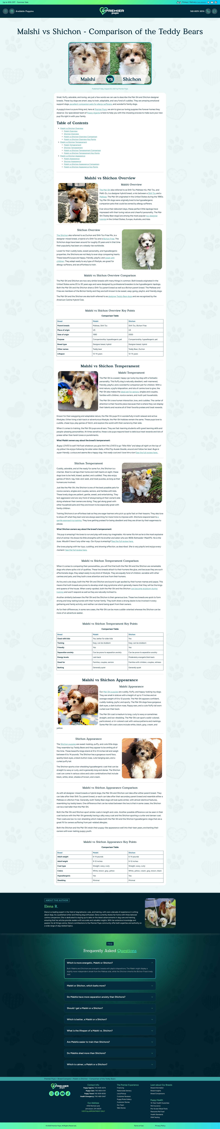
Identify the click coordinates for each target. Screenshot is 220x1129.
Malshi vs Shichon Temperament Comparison (82, 150)
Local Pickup (121, 1094)
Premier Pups (101, 109)
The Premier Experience (128, 1085)
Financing (120, 1088)
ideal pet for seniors (130, 391)
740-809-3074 (197, 11)
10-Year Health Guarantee (160, 1103)
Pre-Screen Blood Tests (159, 1109)
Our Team (120, 1105)
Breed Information (157, 1088)
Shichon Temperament (73, 148)
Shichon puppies (68, 744)
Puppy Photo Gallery (124, 1099)
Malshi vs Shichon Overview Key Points (80, 139)
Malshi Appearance (72, 159)
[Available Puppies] (12, 11)
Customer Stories (123, 1102)
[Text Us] (214, 11)
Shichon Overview (71, 134)
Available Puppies (25, 11)
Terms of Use (139, 1126)
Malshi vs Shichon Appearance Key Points (81, 167)
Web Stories (121, 1108)
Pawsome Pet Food (157, 1112)
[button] (208, 2)
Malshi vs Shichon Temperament (73, 142)
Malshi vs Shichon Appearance (72, 156)
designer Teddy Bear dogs (120, 296)
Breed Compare (64, 1079)
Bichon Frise (108, 238)
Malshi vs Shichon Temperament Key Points (82, 153)
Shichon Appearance (72, 161)
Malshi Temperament (72, 145)
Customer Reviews (124, 1096)
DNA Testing (155, 1117)
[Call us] (208, 11)
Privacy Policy (160, 1126)
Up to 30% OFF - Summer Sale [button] (15, 2)
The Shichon (62, 235)
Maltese (103, 196)
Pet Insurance (156, 1106)
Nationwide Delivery (124, 1091)
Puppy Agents (93, 113)
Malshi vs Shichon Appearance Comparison (81, 164)
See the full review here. (147, 452)
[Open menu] (5, 11)
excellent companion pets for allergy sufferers (91, 104)
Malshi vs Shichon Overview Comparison (80, 137)
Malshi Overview (70, 131)
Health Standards (157, 1114)
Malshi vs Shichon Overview (71, 128)
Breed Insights (156, 1091)
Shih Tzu (152, 193)
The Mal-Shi (104, 190)
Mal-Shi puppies (110, 692)
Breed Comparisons (158, 1094)
